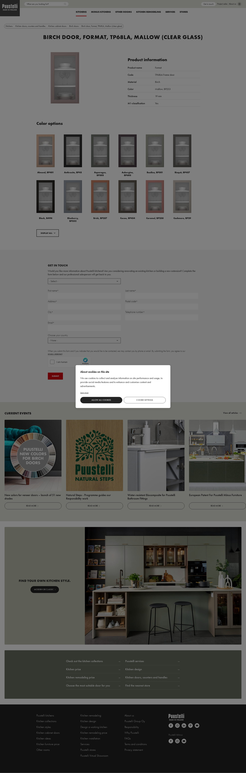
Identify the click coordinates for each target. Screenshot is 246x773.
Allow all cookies (101, 400)
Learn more (84, 392)
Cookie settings (144, 400)
